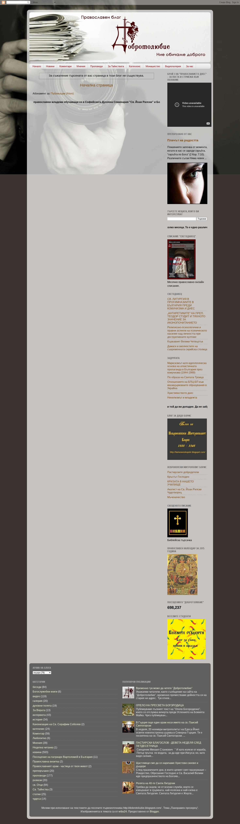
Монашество (153, 66)
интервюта (39, 714)
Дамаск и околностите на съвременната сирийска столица (187, 348)
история (37, 719)
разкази (37, 780)
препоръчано (41, 770)
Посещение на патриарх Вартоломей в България (63, 756)
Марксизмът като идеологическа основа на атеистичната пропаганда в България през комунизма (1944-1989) (187, 368)
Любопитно (39, 738)
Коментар (38, 733)
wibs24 (123, 811)
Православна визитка (46, 761)
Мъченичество (176, 497)
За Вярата (39, 710)
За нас (189, 66)
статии (37, 794)
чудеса (37, 798)
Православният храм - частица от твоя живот (60, 766)
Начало (36, 66)
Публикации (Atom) (62, 93)
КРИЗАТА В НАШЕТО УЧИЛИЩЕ (180, 483)
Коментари (65, 66)
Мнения (81, 66)
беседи (37, 686)
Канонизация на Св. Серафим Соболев (57, 724)
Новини (50, 66)
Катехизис (135, 66)
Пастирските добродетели (183, 472)
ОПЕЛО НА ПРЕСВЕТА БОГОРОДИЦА (160, 705)
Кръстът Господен (178, 476)
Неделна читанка (43, 747)
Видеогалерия (173, 66)
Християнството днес (180, 392)
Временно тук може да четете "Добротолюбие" (164, 688)
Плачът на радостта (182, 140)
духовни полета (42, 705)
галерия (37, 700)
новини (37, 752)
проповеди (39, 775)
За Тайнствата (116, 66)
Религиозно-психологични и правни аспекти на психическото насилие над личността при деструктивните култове (187, 332)
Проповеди (96, 66)
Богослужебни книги (45, 691)
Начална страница (96, 85)
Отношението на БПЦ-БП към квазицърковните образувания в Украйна (187, 385)
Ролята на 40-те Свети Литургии (155, 783)
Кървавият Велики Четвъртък (185, 341)
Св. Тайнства (41, 789)
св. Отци (38, 784)
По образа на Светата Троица (185, 377)
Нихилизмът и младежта (182, 397)
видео (36, 696)
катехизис (39, 728)
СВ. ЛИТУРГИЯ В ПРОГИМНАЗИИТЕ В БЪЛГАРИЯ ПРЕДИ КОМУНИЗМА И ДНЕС (181, 303)
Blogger (154, 811)
